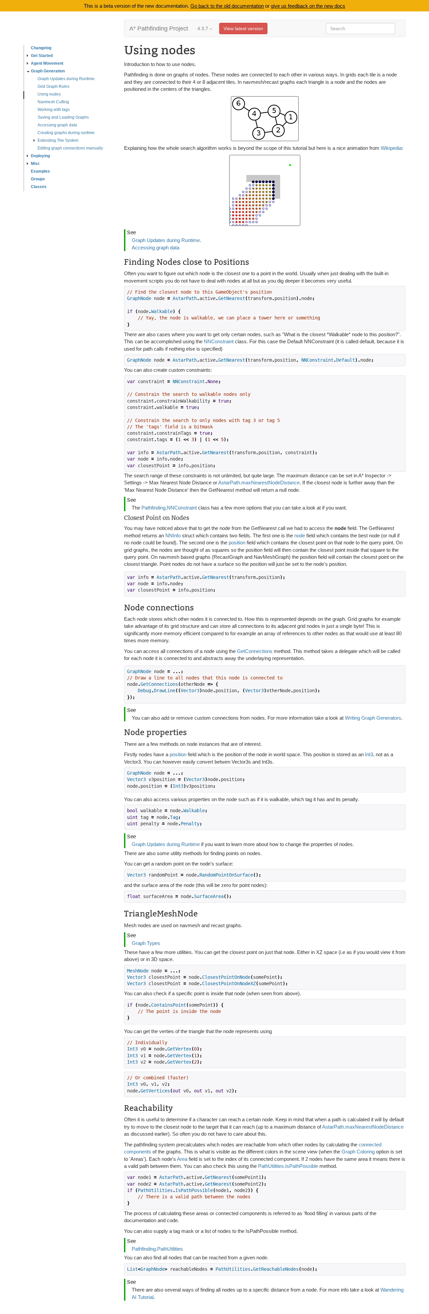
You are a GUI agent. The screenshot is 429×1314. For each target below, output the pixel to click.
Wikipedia (391, 148)
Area (182, 1159)
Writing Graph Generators (373, 718)
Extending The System (58, 140)
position (237, 542)
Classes (39, 186)
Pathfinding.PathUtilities (157, 1249)
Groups (38, 179)
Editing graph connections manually (70, 148)
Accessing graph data (57, 125)
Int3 (369, 754)
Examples (40, 171)
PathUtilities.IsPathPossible (288, 1166)
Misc (35, 163)
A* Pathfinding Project (158, 28)
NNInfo (173, 535)
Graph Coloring (358, 1151)
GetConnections (254, 651)
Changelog (41, 48)
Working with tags (54, 109)
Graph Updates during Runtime (66, 78)
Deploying (40, 156)
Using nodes (49, 94)
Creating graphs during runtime (66, 132)
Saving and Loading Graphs (63, 117)
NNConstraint (219, 341)
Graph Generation (48, 71)
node (300, 535)
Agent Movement (47, 63)
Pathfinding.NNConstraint (169, 508)
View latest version (243, 28)
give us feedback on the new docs (308, 6)
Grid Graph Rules (53, 86)
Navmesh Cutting (53, 102)
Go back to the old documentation (227, 6)
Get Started (42, 55)
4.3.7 (203, 28)
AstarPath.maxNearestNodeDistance (259, 482)
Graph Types (146, 943)
